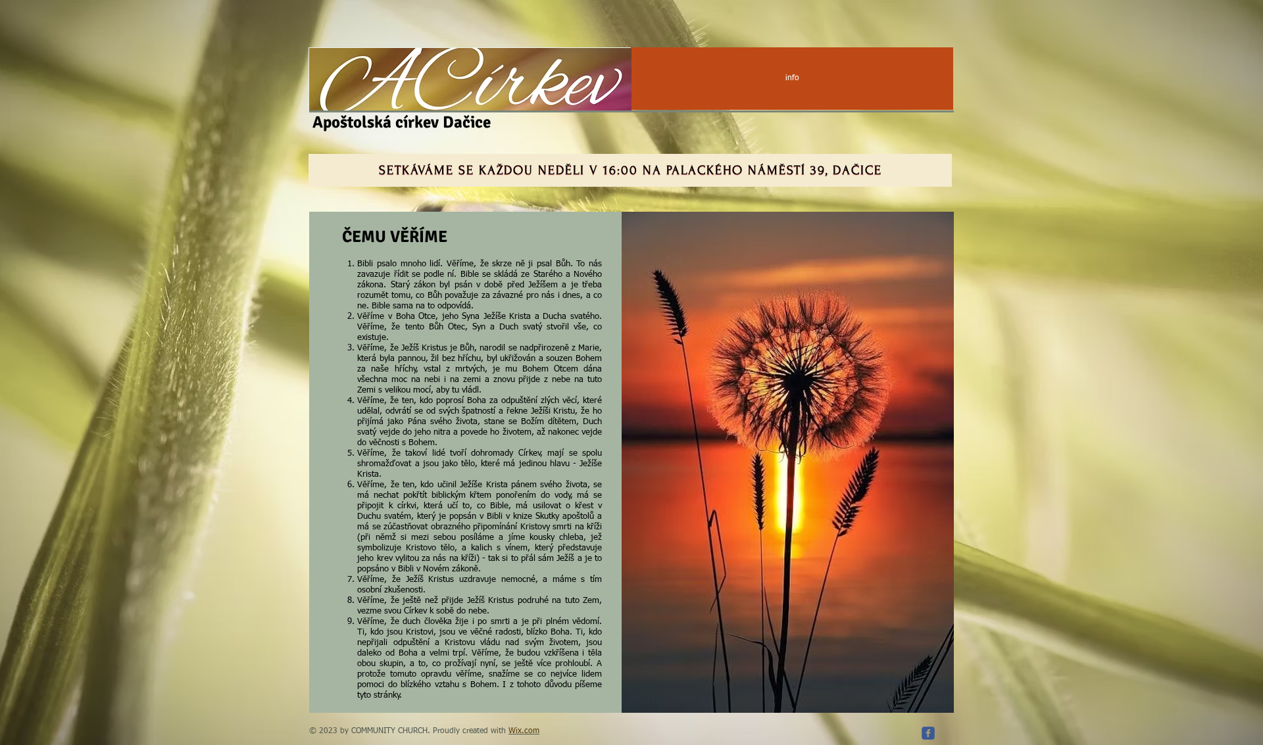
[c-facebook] (928, 733)
